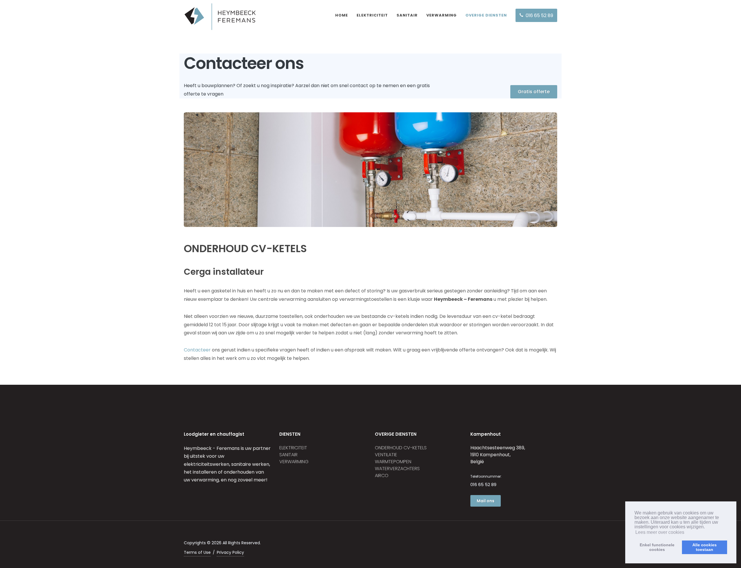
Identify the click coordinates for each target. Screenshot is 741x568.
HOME (341, 15)
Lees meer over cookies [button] (659, 532)
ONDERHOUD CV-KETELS (401, 447)
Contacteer (197, 350)
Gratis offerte (534, 91)
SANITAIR (407, 15)
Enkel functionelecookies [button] (657, 547)
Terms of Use (197, 552)
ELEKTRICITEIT (372, 15)
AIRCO (381, 475)
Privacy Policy (230, 552)
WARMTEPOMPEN (393, 461)
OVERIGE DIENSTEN (486, 15)
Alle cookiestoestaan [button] (704, 547)
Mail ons (485, 501)
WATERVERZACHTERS (397, 468)
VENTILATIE (386, 454)
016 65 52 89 (483, 484)
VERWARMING (441, 15)
